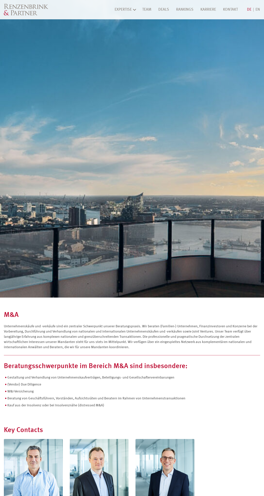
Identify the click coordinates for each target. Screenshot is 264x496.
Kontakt (230, 10)
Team (146, 10)
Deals (163, 10)
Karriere (208, 10)
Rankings (184, 10)
